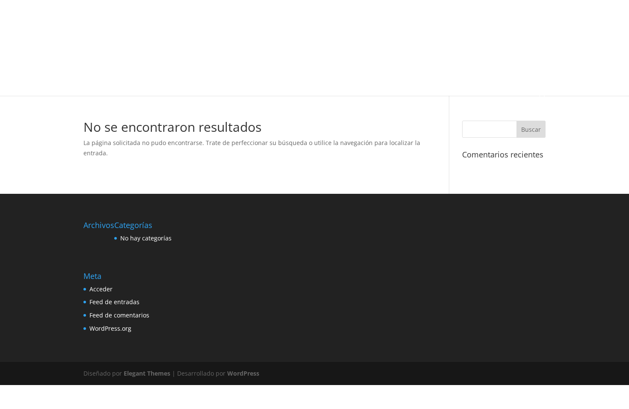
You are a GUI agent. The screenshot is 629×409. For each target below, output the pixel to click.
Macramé (286, 57)
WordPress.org (110, 328)
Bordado (272, 17)
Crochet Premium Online (289, 37)
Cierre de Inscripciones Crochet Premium (146, 37)
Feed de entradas (114, 302)
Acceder (101, 289)
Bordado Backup (312, 17)
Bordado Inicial (360, 17)
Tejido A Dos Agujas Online (404, 57)
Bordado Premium (410, 17)
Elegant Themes (147, 373)
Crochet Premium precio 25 (362, 37)
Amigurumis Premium (145, 17)
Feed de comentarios (119, 315)
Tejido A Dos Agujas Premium (482, 57)
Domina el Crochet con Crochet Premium (146, 57)
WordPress (243, 373)
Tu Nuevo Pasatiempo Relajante (135, 77)
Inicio (103, 17)
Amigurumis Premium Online (217, 17)
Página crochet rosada (334, 57)
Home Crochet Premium (235, 57)
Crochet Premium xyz (431, 37)
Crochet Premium (227, 37)
